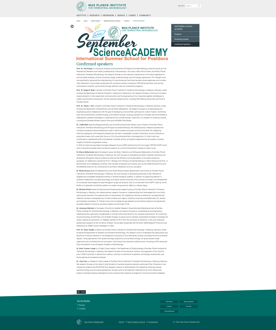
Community (145, 15)
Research (94, 15)
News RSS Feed (169, 311)
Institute (81, 15)
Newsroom (108, 15)
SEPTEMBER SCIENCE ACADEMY (183, 27)
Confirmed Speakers (182, 44)
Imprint (121, 322)
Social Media (83, 301)
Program (177, 34)
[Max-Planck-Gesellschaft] (80, 322)
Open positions (189, 301)
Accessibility (153, 322)
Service (121, 15)
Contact (169, 306)
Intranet (188, 306)
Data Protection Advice (136, 322)
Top (83, 292)
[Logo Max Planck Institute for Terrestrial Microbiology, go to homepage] (117, 6)
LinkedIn (82, 309)
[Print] (72, 26)
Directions (169, 301)
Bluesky (82, 305)
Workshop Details (181, 39)
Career (132, 15)
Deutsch (181, 6)
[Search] (199, 5)
